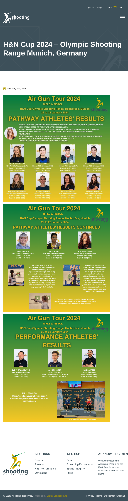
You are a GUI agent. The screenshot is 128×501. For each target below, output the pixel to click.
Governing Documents (79, 464)
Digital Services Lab (57, 495)
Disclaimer (109, 495)
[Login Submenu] (93, 7)
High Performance (45, 468)
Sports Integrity (75, 468)
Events (39, 460)
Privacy (90, 495)
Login (88, 7)
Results (39, 464)
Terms (99, 495)
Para (69, 460)
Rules (69, 473)
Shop (99, 7)
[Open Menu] (122, 17)
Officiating (41, 473)
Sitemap (120, 495)
